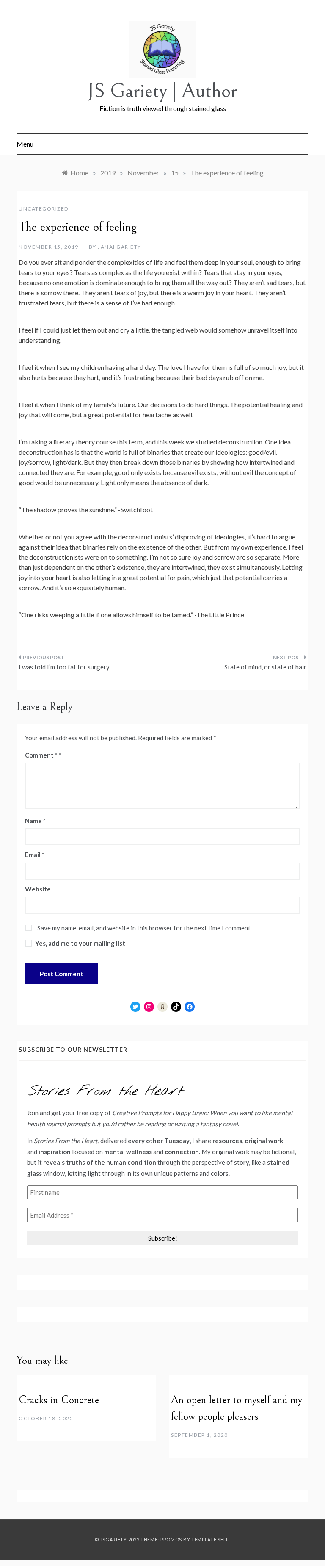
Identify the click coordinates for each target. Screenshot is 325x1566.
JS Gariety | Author (162, 91)
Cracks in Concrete (59, 1400)
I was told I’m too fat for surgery (64, 667)
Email (34, 854)
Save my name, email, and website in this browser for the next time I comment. (144, 928)
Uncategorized (44, 208)
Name (35, 821)
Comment (41, 755)
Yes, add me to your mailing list (79, 943)
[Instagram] (149, 1007)
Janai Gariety (119, 247)
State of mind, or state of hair (265, 667)
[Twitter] (135, 1007)
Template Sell (210, 1539)
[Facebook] (190, 1007)
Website (38, 889)
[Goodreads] (162, 1007)
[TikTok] (176, 1007)
